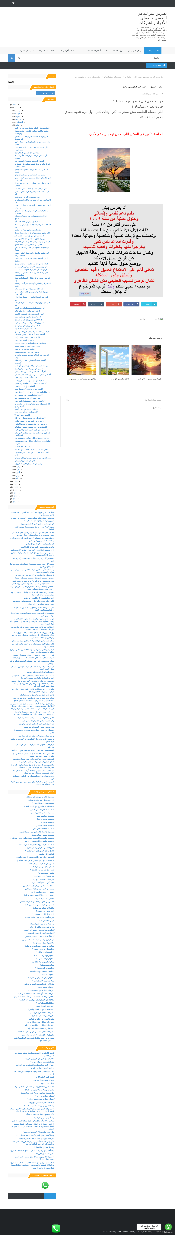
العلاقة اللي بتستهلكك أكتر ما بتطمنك (28, 320)
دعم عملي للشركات (26, 50)
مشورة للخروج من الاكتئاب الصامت (41, 1019)
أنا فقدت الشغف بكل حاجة (120, 379)
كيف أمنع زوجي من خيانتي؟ (44, 1118)
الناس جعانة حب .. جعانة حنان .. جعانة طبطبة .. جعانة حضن (33, 601)
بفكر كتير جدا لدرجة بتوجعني (25, 461)
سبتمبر (18, 119)
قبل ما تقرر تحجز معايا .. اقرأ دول (42, 927)
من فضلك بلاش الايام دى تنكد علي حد (40, 672)
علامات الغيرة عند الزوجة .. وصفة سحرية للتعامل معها (34, 1087)
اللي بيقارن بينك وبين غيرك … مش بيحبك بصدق (32, 233)
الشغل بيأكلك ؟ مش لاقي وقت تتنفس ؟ (39, 851)
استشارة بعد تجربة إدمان (45, 819)
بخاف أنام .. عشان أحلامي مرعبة (42, 883)
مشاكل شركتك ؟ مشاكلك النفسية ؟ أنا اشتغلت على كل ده (32, 997)
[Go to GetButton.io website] (168, 1232)
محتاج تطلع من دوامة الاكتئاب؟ (43, 962)
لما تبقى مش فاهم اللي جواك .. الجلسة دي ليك (32, 438)
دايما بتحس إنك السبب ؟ (45, 911)
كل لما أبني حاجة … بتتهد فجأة (26, 377)
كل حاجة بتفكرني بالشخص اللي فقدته (40, 933)
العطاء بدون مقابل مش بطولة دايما (28, 317)
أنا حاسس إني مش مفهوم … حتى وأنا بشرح (31, 424)
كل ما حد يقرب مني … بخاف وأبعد (149, 379)
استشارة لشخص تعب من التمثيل (42, 810)
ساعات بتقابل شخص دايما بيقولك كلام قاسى (37, 547)
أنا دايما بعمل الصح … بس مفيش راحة (29, 395)
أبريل (17, 472)
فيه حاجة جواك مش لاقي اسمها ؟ (42, 924)
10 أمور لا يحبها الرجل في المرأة (42, 1068)
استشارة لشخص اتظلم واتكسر (42, 813)
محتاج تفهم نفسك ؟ (47, 965)
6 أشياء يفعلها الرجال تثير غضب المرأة (40, 1114)
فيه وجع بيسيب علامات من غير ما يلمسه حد (31, 267)
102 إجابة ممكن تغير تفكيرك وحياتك (41, 800)
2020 (15, 493)
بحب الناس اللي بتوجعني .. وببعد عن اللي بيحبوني (33, 458)
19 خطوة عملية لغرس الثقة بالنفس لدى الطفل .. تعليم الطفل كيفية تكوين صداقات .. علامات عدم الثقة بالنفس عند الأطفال (32, 1126)
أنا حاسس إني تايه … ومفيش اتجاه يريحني (30, 401)
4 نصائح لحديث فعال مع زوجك (43, 1080)
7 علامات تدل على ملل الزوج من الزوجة (39, 1059)
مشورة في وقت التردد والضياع (43, 1016)
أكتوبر (17, 116)
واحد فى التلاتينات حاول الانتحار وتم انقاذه (39, 598)
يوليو (17, 125)
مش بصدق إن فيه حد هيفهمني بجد (27, 398)
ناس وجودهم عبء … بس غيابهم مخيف (29, 323)
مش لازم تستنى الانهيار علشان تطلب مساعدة (32, 270)
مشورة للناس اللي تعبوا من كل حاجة (40, 1022)
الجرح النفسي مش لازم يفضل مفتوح (40, 848)
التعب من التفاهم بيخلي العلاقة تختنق (28, 245)
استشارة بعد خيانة (47, 822)
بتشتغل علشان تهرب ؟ (46, 873)
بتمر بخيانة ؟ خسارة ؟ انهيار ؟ (43, 879)
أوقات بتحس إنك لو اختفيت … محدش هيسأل (31, 264)
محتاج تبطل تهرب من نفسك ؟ (43, 949)
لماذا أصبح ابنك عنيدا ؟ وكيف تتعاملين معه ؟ (38, 1132)
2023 (15, 484)
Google (111, 304)
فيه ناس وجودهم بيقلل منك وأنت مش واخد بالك (32, 242)
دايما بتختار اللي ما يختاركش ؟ (43, 914)
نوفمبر (17, 113)
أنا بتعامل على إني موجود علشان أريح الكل (30, 418)
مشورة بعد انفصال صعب (45, 1006)
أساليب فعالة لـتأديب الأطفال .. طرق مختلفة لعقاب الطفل (33, 1121)
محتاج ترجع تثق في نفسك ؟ (44, 956)
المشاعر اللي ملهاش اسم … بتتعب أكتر (29, 236)
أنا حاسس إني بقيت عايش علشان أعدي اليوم (31, 430)
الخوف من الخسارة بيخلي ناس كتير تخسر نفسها (32, 332)
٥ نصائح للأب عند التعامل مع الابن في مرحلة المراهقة (35, 1065)
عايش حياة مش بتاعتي (45, 921)
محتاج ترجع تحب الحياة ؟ (45, 959)
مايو (18, 470)
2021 (16, 490)
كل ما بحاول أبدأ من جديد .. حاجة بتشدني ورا (38, 940)
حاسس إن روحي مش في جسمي (27, 352)
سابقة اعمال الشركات (47, 50)
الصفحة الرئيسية (153, 50)
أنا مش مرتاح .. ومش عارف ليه (43, 867)
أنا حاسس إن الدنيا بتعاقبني (25, 386)
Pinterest (76, 304)
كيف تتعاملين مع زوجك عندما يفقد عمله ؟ (39, 1106)
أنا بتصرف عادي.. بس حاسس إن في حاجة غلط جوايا (35, 860)
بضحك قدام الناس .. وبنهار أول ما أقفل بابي (38, 886)
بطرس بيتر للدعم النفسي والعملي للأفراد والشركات (152, 18)
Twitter (147, 304)
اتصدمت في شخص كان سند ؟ (43, 803)
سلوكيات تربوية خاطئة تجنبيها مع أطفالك (39, 1090)
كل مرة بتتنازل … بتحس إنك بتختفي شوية (30, 239)
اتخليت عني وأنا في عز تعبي (25, 349)
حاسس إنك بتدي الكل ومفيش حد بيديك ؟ (39, 895)
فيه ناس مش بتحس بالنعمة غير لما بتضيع (39, 727)
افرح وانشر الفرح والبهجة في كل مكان (40, 544)
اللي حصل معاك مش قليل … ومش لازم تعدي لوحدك (35, 857)
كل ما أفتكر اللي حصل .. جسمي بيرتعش (39, 936)
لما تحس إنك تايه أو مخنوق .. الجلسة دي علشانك (32, 449)
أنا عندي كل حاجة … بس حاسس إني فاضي (30, 383)
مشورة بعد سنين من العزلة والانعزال (41, 1009)
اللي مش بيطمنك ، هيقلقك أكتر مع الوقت (30, 308)
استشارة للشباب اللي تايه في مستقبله (40, 797)
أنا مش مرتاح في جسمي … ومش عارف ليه (31, 427)
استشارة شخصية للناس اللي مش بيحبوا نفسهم (37, 832)
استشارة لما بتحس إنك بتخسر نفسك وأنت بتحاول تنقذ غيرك (32, 838)
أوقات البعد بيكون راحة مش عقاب (27, 311)
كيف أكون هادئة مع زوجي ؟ (44, 1096)
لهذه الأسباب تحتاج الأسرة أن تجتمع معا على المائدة (35, 1135)
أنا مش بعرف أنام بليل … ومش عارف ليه (30, 334)
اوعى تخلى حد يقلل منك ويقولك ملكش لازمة (38, 721)
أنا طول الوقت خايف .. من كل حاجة (41, 864)
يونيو (18, 467)
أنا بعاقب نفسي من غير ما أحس (26, 409)
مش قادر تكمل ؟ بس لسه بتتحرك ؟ (41, 990)
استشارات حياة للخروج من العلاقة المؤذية (39, 806)
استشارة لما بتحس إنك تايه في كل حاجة (39, 841)
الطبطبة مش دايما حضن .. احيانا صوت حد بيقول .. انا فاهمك (32, 750)
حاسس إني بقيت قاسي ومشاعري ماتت (39, 905)
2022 (16, 487)
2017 (14, 502)
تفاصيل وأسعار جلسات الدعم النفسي (93, 50)
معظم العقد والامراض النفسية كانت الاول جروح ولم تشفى (33, 641)
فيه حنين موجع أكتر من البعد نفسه (27, 197)
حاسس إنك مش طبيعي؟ (45, 898)
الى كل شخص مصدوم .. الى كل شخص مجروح (37, 524)
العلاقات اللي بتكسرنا (46, 854)
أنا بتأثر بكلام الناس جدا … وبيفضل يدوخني (30, 372)
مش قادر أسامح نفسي (46, 987)
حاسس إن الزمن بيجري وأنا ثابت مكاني (39, 889)
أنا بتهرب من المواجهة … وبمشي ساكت (29, 421)
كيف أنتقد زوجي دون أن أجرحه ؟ (42, 1062)
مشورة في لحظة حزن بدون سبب (42, 1013)
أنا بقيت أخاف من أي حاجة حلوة (26, 412)
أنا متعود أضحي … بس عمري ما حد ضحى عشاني (33, 375)
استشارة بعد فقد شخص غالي (43, 829)
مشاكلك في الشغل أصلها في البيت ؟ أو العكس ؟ (36, 1000)
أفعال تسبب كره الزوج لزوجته (43, 1168)
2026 (14, 105)
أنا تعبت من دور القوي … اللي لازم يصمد (29, 380)
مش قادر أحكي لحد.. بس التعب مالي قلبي (39, 984)
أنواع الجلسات (118, 50)
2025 (16, 107)
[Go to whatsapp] (168, 1227)
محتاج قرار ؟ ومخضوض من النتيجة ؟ (41, 978)
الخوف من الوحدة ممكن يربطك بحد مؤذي (30, 175)
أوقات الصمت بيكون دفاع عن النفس (28, 230)
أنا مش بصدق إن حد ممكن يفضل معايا (29, 389)
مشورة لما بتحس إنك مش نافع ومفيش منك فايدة (36, 1032)
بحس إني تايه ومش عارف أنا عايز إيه (28, 464)
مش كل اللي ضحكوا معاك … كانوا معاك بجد (31, 189)
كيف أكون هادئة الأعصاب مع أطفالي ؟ (40, 1099)
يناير (17, 478)
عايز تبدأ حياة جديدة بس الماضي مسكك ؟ (39, 917)
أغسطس (19, 122)
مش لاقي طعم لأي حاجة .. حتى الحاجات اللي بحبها (36, 994)
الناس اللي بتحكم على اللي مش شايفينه (29, 314)
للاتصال (156, 58)
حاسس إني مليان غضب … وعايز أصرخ (29, 369)
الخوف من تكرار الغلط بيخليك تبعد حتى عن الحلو (32, 128)
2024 (15, 481)
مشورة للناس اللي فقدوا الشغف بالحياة (39, 1025)
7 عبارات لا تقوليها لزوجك (45, 1154)
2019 (15, 496)
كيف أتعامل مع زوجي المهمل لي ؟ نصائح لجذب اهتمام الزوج (32, 1150)
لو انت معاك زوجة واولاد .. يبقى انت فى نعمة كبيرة (36, 736)
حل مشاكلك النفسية (22, 446)
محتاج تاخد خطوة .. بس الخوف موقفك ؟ (39, 946)
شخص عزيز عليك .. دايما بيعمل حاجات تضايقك (37, 695)
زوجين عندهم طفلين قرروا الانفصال (41, 604)
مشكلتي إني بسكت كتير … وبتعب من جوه (82, 379)
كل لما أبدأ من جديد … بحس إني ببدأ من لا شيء (32, 392)
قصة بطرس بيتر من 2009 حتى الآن (27, 221)
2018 (14, 499)
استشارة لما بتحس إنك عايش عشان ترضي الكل (36, 845)
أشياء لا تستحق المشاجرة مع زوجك (41, 1102)
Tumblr (94, 304)
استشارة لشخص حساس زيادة (43, 835)
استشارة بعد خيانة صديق (45, 825)
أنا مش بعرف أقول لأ (22, 415)
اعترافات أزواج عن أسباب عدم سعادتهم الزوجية (36, 1138)
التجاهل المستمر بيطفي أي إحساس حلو (29, 161)
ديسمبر (17, 110)
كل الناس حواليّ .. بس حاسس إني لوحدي (39, 930)
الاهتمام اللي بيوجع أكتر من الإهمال (27, 326)
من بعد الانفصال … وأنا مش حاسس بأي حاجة (31, 366)
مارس (17, 475)
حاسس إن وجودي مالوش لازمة (42, 892)
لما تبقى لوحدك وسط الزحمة (43, 943)
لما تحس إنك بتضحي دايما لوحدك (27, 153)
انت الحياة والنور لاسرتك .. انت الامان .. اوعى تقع (36, 724)
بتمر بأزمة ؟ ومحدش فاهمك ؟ (43, 876)
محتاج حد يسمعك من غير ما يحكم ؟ (41, 971)
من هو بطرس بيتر (135, 50)
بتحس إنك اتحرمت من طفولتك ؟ (42, 870)
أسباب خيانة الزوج (47, 1083)
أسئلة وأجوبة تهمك (67, 50)
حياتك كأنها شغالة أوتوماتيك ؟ (43, 908)
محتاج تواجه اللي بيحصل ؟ (44, 968)
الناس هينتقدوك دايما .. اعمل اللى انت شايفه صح (36, 718)
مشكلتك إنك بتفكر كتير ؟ (45, 1003)
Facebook (129, 304)
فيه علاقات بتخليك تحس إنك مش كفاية (29, 289)
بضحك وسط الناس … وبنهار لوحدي (27, 346)
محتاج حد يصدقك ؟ (47, 975)
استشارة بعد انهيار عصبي (45, 816)
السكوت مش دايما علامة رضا (25, 329)
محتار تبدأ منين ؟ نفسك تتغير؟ (43, 981)
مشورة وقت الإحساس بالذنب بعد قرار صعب (38, 1035)
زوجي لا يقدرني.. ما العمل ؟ (44, 1147)
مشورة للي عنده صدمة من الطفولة (41, 1028)
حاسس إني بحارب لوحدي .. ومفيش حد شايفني (37, 902)
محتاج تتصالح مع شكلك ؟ (45, 952)
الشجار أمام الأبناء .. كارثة (45, 1077)
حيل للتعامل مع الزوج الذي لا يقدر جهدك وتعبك (37, 1093)
